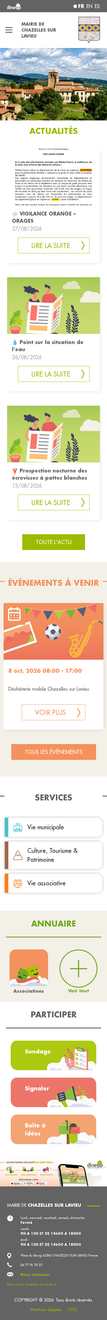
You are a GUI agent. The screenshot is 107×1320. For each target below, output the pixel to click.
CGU (72, 1309)
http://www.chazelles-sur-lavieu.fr (32, 1284)
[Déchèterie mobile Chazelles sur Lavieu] (53, 631)
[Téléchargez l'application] (53, 1172)
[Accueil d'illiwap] (24, 6)
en (89, 6)
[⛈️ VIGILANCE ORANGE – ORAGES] (53, 176)
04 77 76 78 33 (31, 1265)
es (97, 6)
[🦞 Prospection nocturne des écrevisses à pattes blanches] (53, 433)
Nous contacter (35, 1275)
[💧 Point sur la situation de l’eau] (53, 304)
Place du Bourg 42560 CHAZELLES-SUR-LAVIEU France (59, 1255)
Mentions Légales (46, 1309)
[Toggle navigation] (9, 30)
